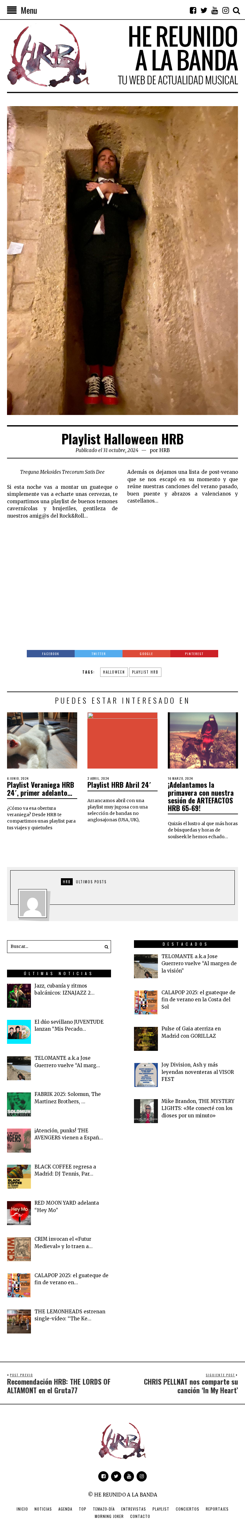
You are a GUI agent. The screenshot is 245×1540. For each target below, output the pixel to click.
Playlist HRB (145, 672)
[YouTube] (214, 10)
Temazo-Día (104, 1509)
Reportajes (217, 1509)
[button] (104, 946)
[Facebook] (193, 10)
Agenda (65, 1509)
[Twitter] (203, 10)
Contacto (140, 1516)
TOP (82, 1509)
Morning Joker (109, 1516)
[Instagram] (225, 10)
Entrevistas (133, 1509)
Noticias (43, 1509)
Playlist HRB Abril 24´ (119, 784)
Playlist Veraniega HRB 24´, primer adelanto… (40, 788)
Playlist (160, 1509)
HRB (164, 450)
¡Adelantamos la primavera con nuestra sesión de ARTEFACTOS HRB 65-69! (201, 796)
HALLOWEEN (114, 672)
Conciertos (187, 1509)
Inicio (22, 1509)
